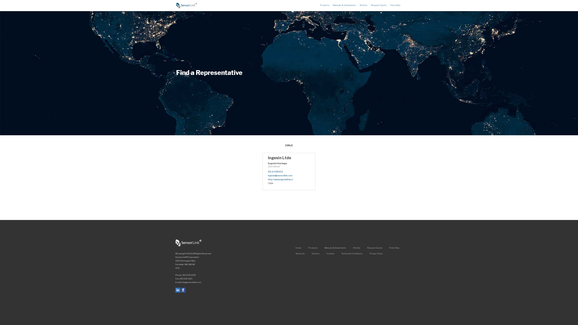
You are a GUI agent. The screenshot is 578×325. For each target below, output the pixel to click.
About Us (300, 253)
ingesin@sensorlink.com (280, 175)
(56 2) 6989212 (275, 171)
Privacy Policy (376, 253)
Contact (330, 253)
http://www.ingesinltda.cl (280, 179)
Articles (363, 5)
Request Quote (379, 5)
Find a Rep (395, 5)
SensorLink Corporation (188, 243)
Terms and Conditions (351, 253)
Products (324, 5)
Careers (315, 253)
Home (186, 6)
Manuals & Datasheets (344, 5)
